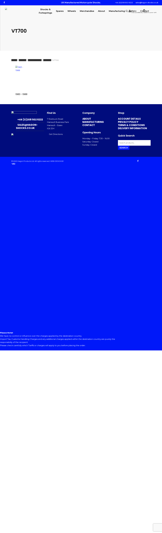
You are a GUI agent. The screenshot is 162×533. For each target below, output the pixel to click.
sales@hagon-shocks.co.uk (27, 126)
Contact (88, 125)
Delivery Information (132, 128)
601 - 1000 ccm (35, 60)
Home (14, 60)
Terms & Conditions (131, 125)
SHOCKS (47, 60)
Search (123, 148)
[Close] (81, 329)
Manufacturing (93, 122)
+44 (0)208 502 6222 (30, 119)
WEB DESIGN (55, 161)
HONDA (22, 60)
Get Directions (56, 134)
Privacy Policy (128, 122)
